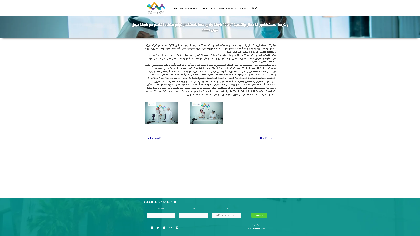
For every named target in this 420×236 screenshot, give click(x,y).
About (176, 8)
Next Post (266, 138)
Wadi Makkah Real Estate (208, 8)
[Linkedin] (177, 227)
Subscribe (259, 215)
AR (255, 8)
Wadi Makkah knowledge (227, 8)
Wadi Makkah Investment (188, 8)
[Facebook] (152, 227)
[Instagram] (164, 227)
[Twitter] (158, 227)
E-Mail (226, 208)
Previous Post (156, 138)
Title (193, 208)
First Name (161, 208)
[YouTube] (170, 227)
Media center (242, 8)
